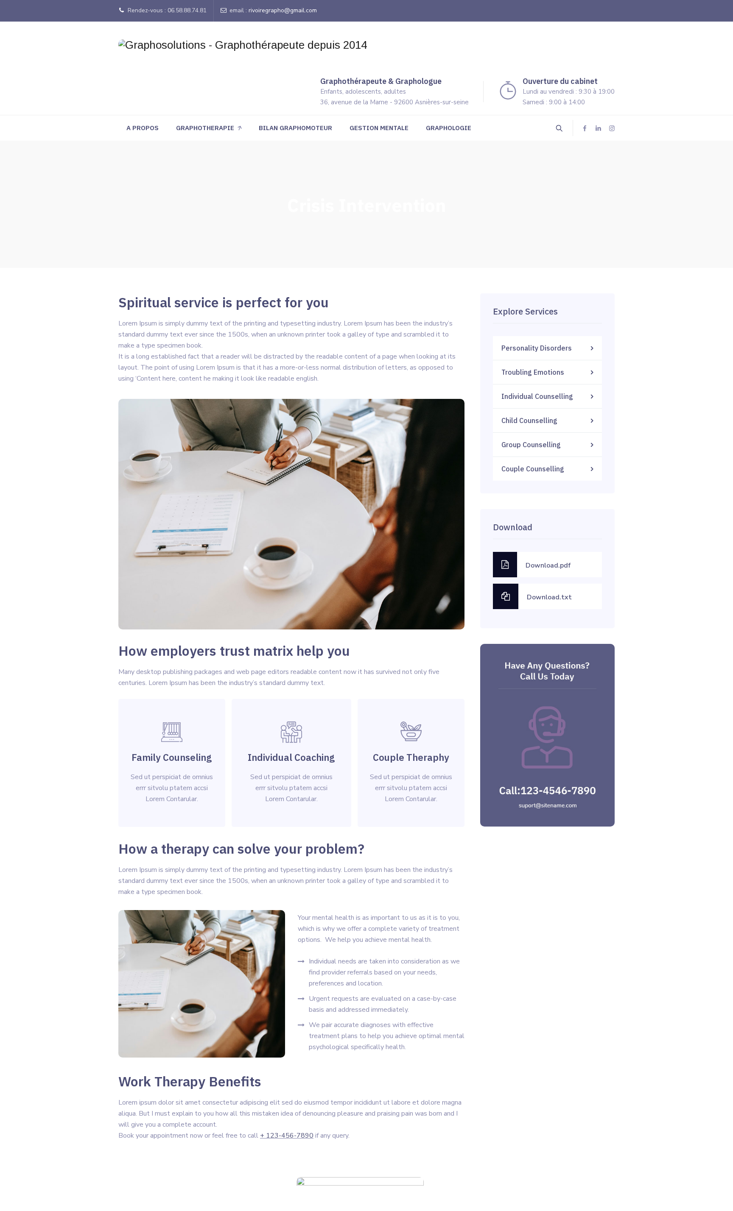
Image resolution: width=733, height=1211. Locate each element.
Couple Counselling (532, 469)
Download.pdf (548, 565)
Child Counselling (529, 420)
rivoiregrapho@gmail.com (283, 10)
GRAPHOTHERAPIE (205, 128)
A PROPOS (142, 128)
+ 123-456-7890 (286, 1135)
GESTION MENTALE (379, 128)
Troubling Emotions (532, 372)
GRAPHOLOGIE (448, 128)
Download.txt (549, 597)
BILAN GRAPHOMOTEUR (295, 128)
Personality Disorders (536, 348)
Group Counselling (531, 444)
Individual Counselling (537, 396)
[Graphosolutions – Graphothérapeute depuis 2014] (242, 45)
